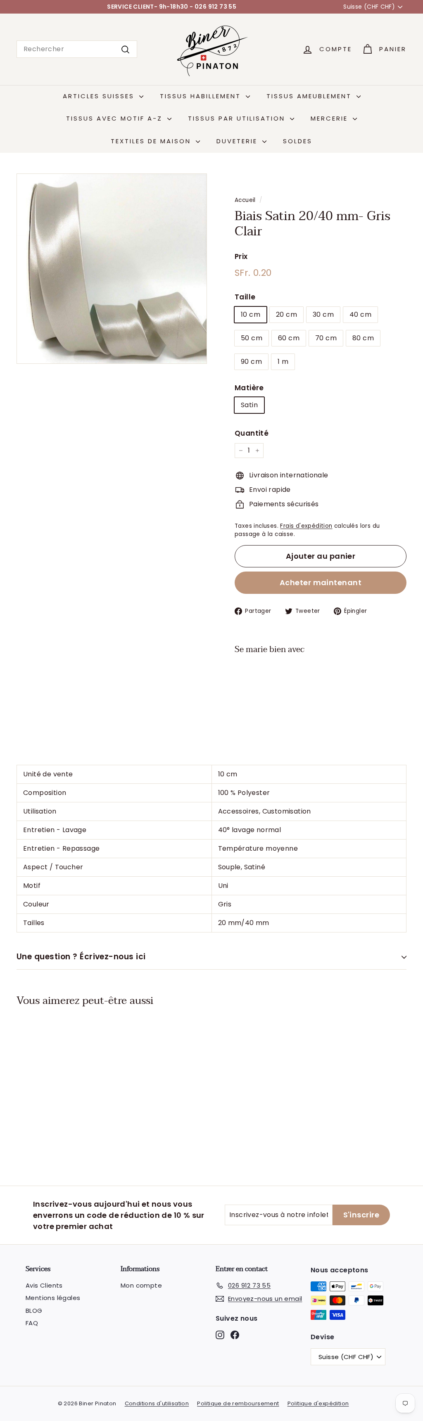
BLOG (34, 1310)
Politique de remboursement (238, 1403)
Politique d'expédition (318, 1403)
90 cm (251, 361)
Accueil (245, 200)
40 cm (360, 314)
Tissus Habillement (202, 96)
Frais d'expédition (306, 526)
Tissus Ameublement (310, 96)
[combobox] (77, 49)
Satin (249, 405)
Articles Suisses (100, 96)
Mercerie (331, 118)
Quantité (252, 433)
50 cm (251, 338)
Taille (245, 297)
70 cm (326, 338)
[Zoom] (112, 268)
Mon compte (141, 1285)
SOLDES (297, 141)
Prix (241, 256)
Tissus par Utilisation (238, 118)
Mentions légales (53, 1297)
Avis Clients (44, 1285)
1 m (283, 361)
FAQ (32, 1323)
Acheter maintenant (320, 582)
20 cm (286, 314)
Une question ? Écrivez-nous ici (81, 956)
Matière (249, 388)
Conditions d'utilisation (157, 1403)
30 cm (323, 314)
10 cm (250, 314)
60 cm (288, 338)
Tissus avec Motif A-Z (115, 118)
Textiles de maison (152, 141)
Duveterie (238, 141)
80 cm (363, 338)
